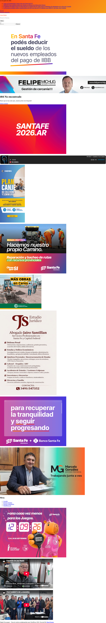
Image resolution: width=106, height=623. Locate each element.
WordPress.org (7, 505)
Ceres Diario (3, 15)
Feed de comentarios (8, 504)
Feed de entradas (7, 502)
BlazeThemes (50, 622)
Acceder (5, 501)
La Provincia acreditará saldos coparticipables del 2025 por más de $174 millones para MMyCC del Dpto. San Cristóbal (34, 8)
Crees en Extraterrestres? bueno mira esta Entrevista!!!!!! (18, 3)
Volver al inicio (4, 103)
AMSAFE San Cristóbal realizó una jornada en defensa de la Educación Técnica (24, 5)
